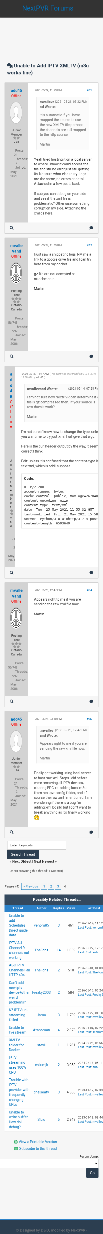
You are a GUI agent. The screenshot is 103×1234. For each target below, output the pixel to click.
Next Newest (44, 861)
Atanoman (41, 1030)
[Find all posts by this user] (11, 228)
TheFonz (41, 950)
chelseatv (41, 1092)
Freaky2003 (41, 992)
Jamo (41, 1015)
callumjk (41, 1065)
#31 (89, 90)
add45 (16, 90)
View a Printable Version (38, 1142)
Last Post (84, 927)
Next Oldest (22, 861)
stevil (41, 1045)
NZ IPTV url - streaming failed (18, 1015)
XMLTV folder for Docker (16, 1045)
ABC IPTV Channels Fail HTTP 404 (19, 970)
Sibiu (41, 1119)
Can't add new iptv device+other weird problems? (19, 992)
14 (59, 950)
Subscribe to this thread (38, 1149)
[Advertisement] (51, 35)
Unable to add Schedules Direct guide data (18, 925)
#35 (89, 719)
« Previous (31, 886)
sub (95, 952)
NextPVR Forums (48, 8)
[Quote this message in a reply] (91, 228)
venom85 (41, 925)
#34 (89, 590)
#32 (89, 245)
